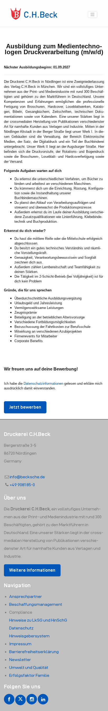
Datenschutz (21, 628)
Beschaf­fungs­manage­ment (35, 604)
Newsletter (20, 659)
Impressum (20, 644)
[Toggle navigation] (92, 14)
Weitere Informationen (32, 570)
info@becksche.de (27, 477)
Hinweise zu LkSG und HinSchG (38, 620)
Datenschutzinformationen (43, 383)
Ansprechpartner (25, 596)
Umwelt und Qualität (28, 667)
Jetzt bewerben (25, 407)
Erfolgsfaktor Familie (29, 675)
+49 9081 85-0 (22, 485)
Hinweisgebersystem (29, 636)
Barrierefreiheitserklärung (34, 651)
